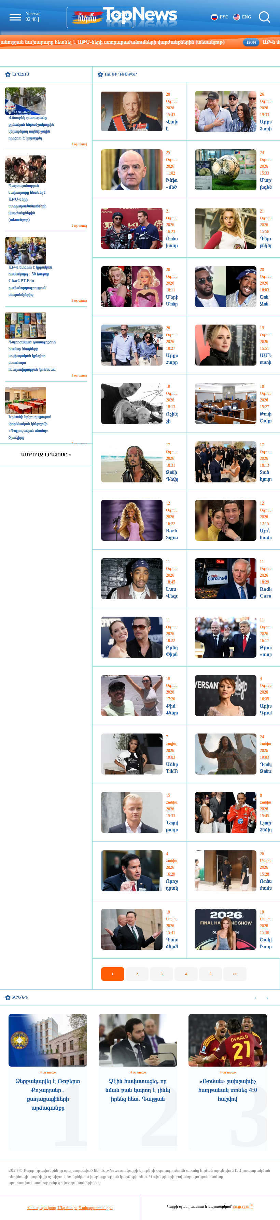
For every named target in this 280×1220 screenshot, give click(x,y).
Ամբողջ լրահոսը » (46, 454)
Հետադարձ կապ (41, 1207)
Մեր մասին (68, 1207)
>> (235, 974)
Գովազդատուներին (96, 1207)
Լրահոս (20, 74)
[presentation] (255, 997)
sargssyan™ (243, 1206)
